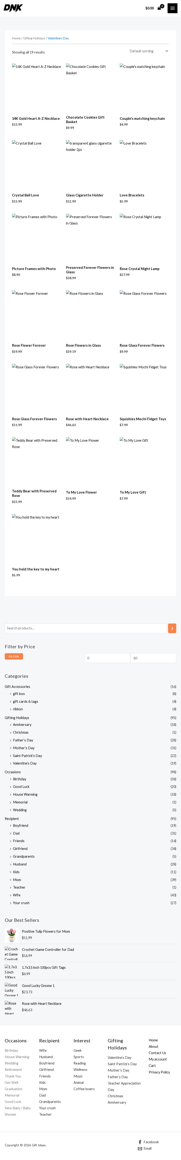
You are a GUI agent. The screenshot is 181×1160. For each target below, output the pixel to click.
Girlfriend (20, 849)
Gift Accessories (17, 687)
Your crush (21, 903)
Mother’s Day (23, 748)
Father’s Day (23, 740)
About (153, 1046)
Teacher (19, 887)
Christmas (21, 732)
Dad (16, 833)
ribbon (18, 709)
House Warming (25, 794)
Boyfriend (20, 825)
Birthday (19, 779)
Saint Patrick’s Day (122, 1064)
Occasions (13, 772)
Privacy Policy (159, 1072)
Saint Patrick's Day (27, 756)
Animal (79, 1083)
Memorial (20, 802)
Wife (17, 895)
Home (16, 38)
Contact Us (157, 1053)
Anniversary (22, 725)
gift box (19, 694)
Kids (16, 872)
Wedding (20, 810)
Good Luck (21, 787)
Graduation (13, 1089)
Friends (19, 841)
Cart (152, 1066)
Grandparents (24, 856)
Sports (79, 1057)
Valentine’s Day (25, 763)
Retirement (13, 1070)
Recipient (12, 819)
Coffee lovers (84, 1089)
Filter (14, 656)
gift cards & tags (25, 701)
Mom (17, 880)
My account (158, 1059)
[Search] (172, 628)
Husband (20, 864)
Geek (78, 1050)
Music (78, 1076)
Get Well (11, 1083)
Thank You (13, 1076)
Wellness (80, 1070)
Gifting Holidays (17, 718)
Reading (80, 1063)
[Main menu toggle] (172, 8)
